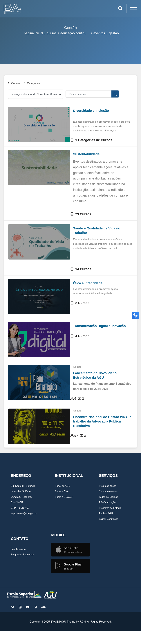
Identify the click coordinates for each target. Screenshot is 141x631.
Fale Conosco (18, 549)
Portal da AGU (62, 486)
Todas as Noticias (108, 497)
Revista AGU (106, 513)
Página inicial (33, 33)
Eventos (99, 33)
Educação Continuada (76, 33)
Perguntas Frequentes (22, 554)
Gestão (114, 33)
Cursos (52, 33)
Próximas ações (107, 486)
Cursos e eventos (108, 491)
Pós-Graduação (107, 502)
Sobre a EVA (62, 491)
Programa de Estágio (110, 508)
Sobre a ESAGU (63, 497)
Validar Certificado (108, 519)
